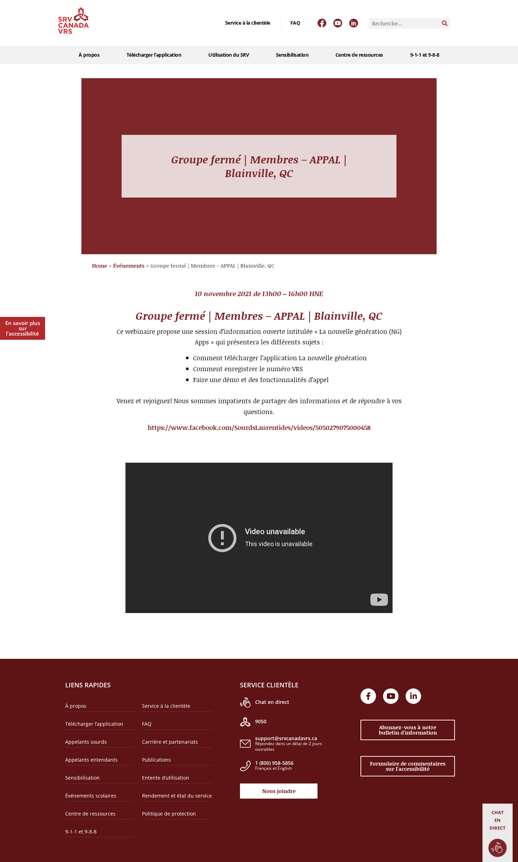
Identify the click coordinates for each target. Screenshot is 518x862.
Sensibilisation (292, 54)
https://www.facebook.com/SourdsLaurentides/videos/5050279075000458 (259, 427)
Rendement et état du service (177, 795)
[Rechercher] (444, 23)
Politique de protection (169, 813)
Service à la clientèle (247, 22)
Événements (128, 265)
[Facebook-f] (368, 696)
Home (99, 265)
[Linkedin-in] (413, 696)
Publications (156, 759)
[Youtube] (391, 696)
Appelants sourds (86, 741)
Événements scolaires (90, 795)
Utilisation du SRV (228, 54)
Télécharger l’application (154, 54)
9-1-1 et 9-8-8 (424, 54)
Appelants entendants (91, 759)
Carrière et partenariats (170, 741)
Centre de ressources (359, 54)
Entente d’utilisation (165, 777)
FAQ (295, 22)
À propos (89, 54)
